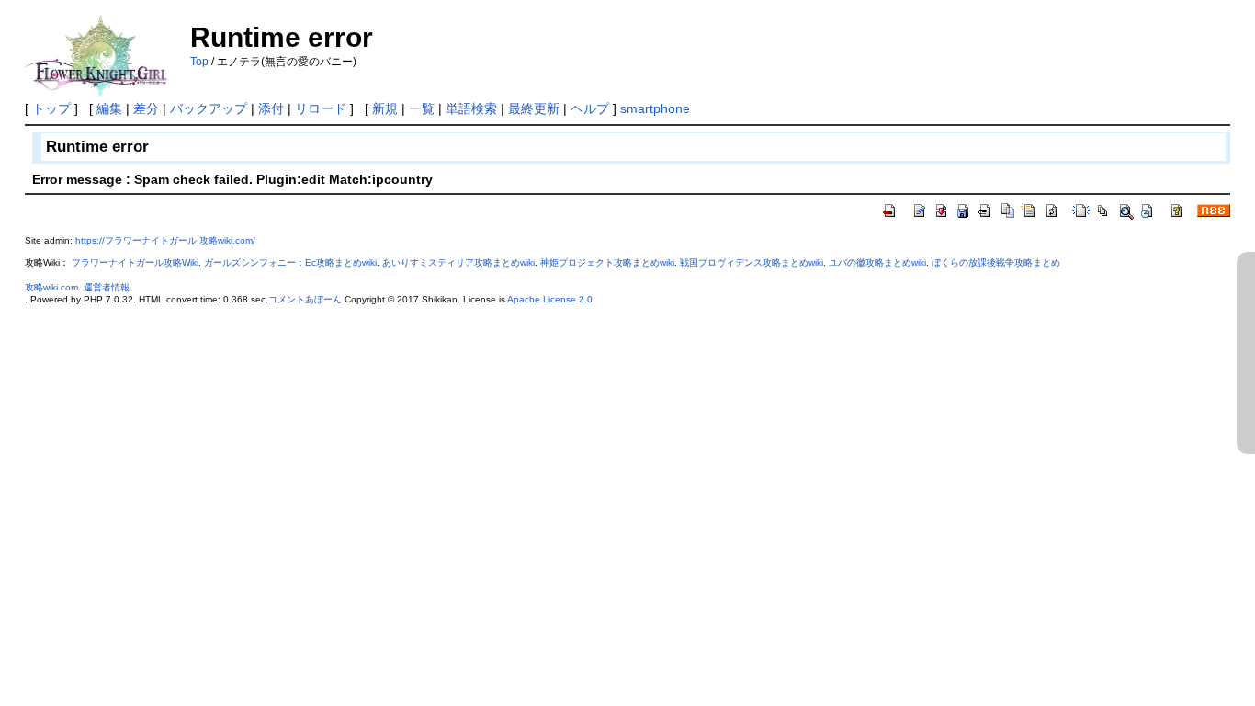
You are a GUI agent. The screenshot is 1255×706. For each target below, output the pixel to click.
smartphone (655, 108)
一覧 (422, 108)
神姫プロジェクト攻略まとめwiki (607, 262)
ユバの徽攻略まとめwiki (877, 262)
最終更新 (534, 108)
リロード (320, 108)
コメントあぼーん (305, 299)
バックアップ (208, 108)
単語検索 (471, 108)
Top (199, 61)
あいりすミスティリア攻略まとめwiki (458, 262)
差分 (146, 108)
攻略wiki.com (51, 287)
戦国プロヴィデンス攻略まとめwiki (751, 262)
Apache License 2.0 (550, 299)
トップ (51, 108)
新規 (385, 108)
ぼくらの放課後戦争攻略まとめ (996, 262)
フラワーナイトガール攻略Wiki (135, 262)
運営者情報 (107, 287)
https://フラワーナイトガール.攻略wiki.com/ (165, 240)
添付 (271, 108)
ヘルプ (590, 108)
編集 (109, 108)
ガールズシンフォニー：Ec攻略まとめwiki (290, 262)
